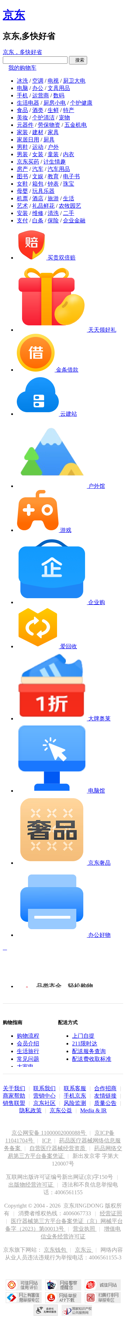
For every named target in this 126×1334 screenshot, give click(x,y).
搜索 (78, 60)
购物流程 (28, 1036)
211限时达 (84, 1043)
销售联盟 (14, 1103)
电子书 (71, 176)
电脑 (22, 88)
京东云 (84, 1250)
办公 (37, 88)
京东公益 (61, 1110)
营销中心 (44, 1096)
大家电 (25, 1067)
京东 (14, 14)
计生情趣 (54, 162)
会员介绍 (28, 1043)
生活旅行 (28, 1051)
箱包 (37, 184)
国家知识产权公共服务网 (77, 1310)
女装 (37, 154)
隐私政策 (30, 1110)
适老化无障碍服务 (46, 1310)
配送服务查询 (89, 1051)
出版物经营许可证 (31, 1185)
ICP (47, 1140)
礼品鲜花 (43, 206)
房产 (22, 169)
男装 (22, 154)
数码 (58, 95)
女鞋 (22, 184)
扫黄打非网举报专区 (103, 1297)
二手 (68, 213)
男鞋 (22, 147)
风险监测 (75, 1103)
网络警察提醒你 (63, 1285)
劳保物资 (49, 125)
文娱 (37, 176)
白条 (37, 220)
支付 (22, 220)
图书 (22, 176)
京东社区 (44, 1103)
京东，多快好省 (22, 52)
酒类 (37, 110)
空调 (37, 81)
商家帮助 (14, 1096)
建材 (37, 132)
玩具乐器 (43, 191)
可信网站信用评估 (24, 1285)
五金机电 (75, 125)
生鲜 (53, 110)
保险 (53, 220)
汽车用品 (59, 169)
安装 (22, 213)
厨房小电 (54, 103)
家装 (22, 132)
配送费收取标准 (91, 1059)
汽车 (37, 169)
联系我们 (44, 1088)
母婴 (22, 191)
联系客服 (75, 1088)
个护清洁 (43, 117)
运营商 (40, 95)
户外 (53, 147)
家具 (53, 132)
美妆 (22, 117)
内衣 (68, 154)
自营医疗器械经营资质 (58, 1148)
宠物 (64, 117)
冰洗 (22, 81)
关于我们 (14, 1088)
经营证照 (111, 1213)
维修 (37, 213)
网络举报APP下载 (63, 1297)
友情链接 (105, 1096)
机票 (22, 198)
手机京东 (75, 1096)
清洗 (53, 213)
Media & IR (93, 1110)
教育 (53, 176)
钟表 (53, 184)
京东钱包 (56, 1250)
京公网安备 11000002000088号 (49, 1133)
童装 (53, 154)
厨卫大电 (74, 81)
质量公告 (105, 1103)
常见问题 (28, 1059)
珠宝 (68, 184)
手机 (22, 95)
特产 (68, 110)
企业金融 (74, 220)
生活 (68, 198)
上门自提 (83, 1036)
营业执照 (85, 1229)
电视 (53, 81)
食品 (22, 110)
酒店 (37, 198)
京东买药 (28, 162)
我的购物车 (22, 68)
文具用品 (59, 88)
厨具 (49, 140)
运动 (37, 147)
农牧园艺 (70, 206)
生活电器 (28, 103)
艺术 (22, 206)
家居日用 (28, 140)
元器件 (25, 125)
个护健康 (81, 103)
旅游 (53, 198)
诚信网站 (103, 1285)
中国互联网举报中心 (24, 1297)
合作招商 (105, 1088)
